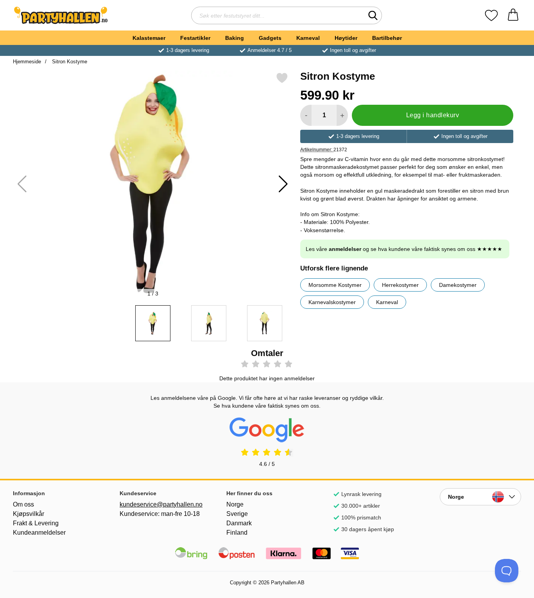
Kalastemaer (149, 38)
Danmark (239, 523)
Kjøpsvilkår (28, 513)
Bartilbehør (387, 38)
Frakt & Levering (36, 523)
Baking (234, 38)
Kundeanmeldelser (39, 532)
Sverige (237, 513)
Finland (236, 532)
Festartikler (195, 38)
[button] (283, 184)
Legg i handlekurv (432, 115)
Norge (235, 504)
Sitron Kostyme (68, 61)
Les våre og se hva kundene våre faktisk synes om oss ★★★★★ (404, 249)
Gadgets (270, 38)
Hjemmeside (27, 61)
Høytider (346, 38)
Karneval (308, 38)
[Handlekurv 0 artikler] (513, 15)
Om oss (23, 504)
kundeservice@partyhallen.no (160, 504)
